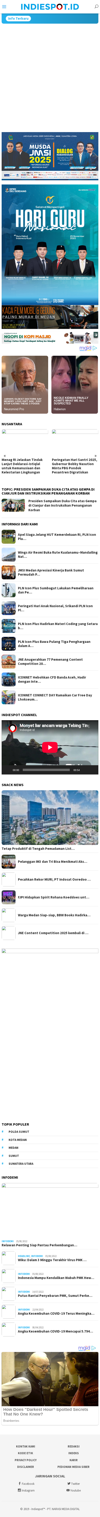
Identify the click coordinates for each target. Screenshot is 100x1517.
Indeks (73, 1453)
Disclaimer (25, 1467)
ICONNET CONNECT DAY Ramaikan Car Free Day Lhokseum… (55, 697)
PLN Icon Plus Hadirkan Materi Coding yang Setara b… (58, 626)
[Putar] (7, 770)
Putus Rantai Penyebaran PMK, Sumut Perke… (55, 1296)
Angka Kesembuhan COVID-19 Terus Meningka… (56, 1313)
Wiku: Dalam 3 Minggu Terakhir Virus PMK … (52, 1260)
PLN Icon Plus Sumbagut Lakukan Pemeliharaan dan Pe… (55, 590)
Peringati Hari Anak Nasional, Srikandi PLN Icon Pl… (55, 608)
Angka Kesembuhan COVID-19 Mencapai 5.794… (55, 1331)
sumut (14, 1156)
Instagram (28, 1490)
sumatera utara (21, 1164)
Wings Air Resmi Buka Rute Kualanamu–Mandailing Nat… (58, 554)
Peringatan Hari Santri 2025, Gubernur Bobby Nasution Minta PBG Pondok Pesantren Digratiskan (74, 466)
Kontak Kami (25, 1446)
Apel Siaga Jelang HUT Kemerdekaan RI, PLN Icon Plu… (57, 537)
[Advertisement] (50, 76)
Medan (13, 1148)
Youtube (75, 1490)
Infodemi (8, 1241)
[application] (50, 747)
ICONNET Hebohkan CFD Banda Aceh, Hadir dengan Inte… (52, 679)
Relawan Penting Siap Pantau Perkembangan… (39, 1245)
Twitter (75, 1484)
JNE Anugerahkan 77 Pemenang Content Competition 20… (50, 661)
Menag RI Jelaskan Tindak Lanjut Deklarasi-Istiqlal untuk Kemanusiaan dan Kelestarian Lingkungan (22, 466)
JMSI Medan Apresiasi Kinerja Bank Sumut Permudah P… (51, 572)
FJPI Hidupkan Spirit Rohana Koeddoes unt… (53, 897)
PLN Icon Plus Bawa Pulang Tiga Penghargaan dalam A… (54, 644)
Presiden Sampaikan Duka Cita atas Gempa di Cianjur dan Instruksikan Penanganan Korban (62, 505)
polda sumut (19, 1132)
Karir (74, 1460)
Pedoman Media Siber (73, 1467)
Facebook (28, 1484)
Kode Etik (25, 1453)
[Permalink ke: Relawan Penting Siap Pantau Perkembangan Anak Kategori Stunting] (50, 1210)
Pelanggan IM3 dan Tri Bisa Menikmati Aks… (52, 862)
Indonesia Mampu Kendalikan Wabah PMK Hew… (56, 1278)
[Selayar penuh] (92, 770)
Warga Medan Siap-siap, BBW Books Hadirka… (54, 915)
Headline (24, 1256)
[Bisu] (85, 770)
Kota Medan (18, 1140)
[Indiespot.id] (50, 6)
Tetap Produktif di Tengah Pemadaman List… (38, 849)
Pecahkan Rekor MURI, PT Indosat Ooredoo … (54, 879)
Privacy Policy (26, 1460)
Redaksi (74, 1446)
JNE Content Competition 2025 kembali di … (53, 933)
